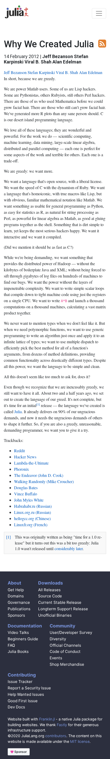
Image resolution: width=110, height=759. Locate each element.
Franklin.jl (47, 719)
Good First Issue (23, 700)
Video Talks (18, 632)
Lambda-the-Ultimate (31, 463)
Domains (16, 596)
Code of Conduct (65, 651)
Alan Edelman (90, 72)
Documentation (25, 625)
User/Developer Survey (71, 632)
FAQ (11, 645)
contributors (55, 736)
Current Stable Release (59, 602)
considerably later (68, 548)
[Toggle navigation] (99, 13)
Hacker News (25, 456)
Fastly (62, 725)
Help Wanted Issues (26, 694)
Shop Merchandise (67, 664)
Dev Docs (16, 707)
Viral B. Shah (67, 72)
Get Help (16, 589)
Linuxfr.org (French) (30, 524)
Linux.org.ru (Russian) (32, 512)
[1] (38, 404)
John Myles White (28, 500)
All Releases (49, 589)
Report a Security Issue (29, 688)
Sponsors (16, 615)
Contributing (22, 675)
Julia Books (18, 651)
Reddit (19, 450)
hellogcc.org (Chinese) (32, 518)
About (14, 583)
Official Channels (65, 645)
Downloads (50, 583)
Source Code (50, 596)
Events (56, 657)
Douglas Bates (26, 487)
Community (62, 625)
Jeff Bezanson (15, 72)
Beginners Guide (23, 638)
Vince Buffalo (25, 493)
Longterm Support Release (63, 608)
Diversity (58, 638)
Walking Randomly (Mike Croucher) (44, 481)
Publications (19, 608)
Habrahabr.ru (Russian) (33, 506)
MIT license (80, 741)
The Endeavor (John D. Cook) (38, 475)
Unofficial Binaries (55, 615)
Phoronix (21, 469)
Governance (19, 602)
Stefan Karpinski (41, 72)
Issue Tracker (20, 681)
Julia (18, 411)
